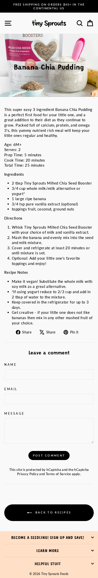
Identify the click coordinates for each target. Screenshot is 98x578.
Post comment (49, 455)
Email (11, 389)
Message (14, 413)
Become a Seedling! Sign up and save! (47, 537)
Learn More (47, 550)
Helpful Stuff (48, 563)
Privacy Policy (27, 474)
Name (10, 365)
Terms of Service (58, 474)
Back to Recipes (52, 512)
